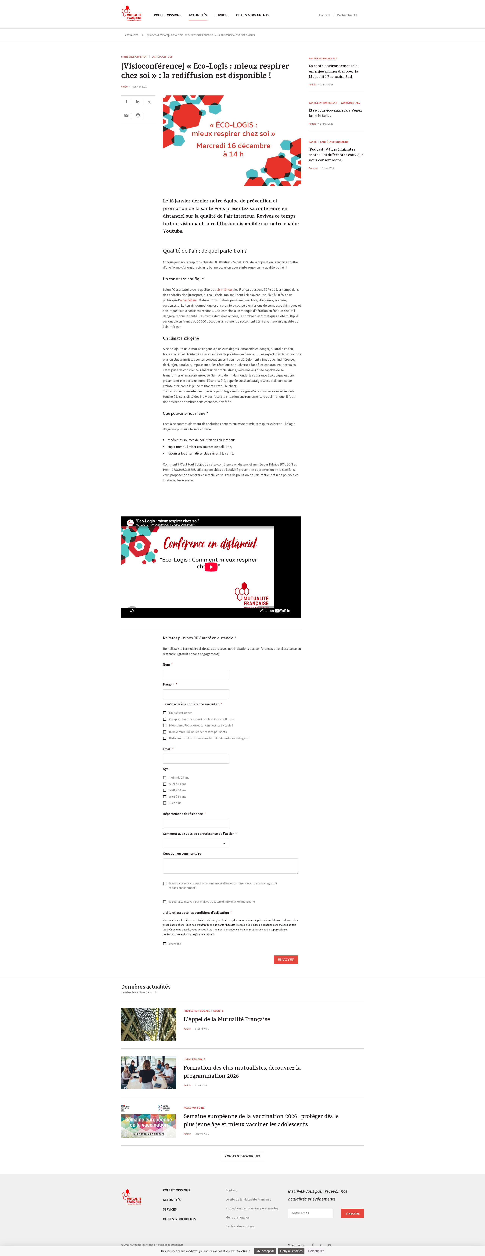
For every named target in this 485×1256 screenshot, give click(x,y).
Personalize (316, 1251)
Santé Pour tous (162, 56)
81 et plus (175, 803)
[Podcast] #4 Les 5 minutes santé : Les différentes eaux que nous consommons (336, 155)
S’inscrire (352, 1213)
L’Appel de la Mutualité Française (227, 1020)
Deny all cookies (291, 1251)
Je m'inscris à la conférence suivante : (192, 704)
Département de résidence (184, 814)
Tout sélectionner (180, 713)
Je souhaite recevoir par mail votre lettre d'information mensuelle (212, 901)
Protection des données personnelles (251, 1208)
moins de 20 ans (179, 777)
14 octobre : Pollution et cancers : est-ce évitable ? (201, 725)
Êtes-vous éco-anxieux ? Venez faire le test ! (335, 113)
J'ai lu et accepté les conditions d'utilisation (197, 912)
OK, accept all (265, 1251)
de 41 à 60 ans (177, 790)
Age (166, 769)
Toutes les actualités (136, 992)
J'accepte (175, 944)
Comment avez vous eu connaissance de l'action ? (200, 833)
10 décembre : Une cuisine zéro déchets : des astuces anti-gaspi (209, 738)
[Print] (138, 116)
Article (312, 84)
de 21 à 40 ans (177, 784)
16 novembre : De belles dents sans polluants (198, 732)
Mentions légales (237, 1217)
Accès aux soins (194, 1107)
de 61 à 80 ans (177, 796)
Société (218, 1010)
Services (221, 15)
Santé (313, 142)
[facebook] (126, 102)
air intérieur (225, 290)
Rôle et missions (167, 15)
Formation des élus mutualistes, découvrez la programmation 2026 (242, 1073)
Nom (168, 664)
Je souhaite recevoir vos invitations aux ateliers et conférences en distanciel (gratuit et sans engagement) (223, 886)
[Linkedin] (138, 102)
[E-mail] (126, 116)
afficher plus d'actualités (242, 1156)
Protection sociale (197, 1010)
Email (168, 749)
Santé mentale (350, 102)
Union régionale (194, 1059)
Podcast (313, 168)
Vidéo (124, 86)
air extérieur (188, 300)
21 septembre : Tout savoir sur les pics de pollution (201, 719)
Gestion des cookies (239, 1226)
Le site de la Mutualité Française (248, 1199)
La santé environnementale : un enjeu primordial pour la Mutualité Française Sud (334, 72)
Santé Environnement (134, 56)
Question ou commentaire (182, 853)
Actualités (198, 15)
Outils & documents (252, 15)
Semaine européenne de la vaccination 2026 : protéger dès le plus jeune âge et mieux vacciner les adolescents (261, 1121)
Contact (324, 15)
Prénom (170, 684)
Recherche (344, 15)
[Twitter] (149, 102)
